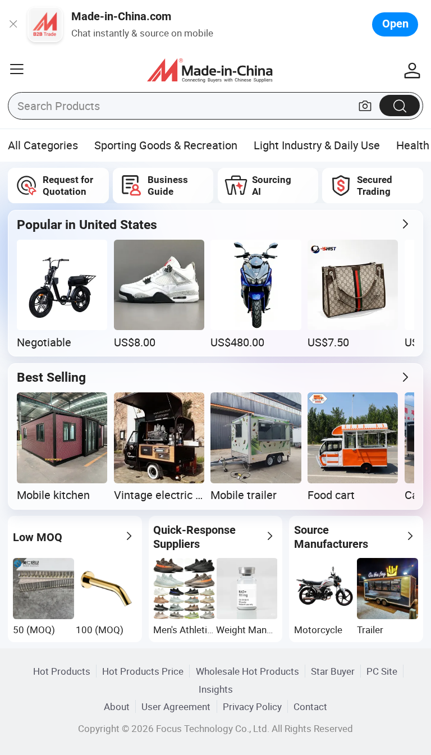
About (117, 706)
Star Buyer (333, 671)
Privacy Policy (252, 706)
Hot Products (61, 671)
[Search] (399, 105)
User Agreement (175, 706)
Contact (310, 706)
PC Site (381, 671)
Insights (216, 689)
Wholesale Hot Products (247, 671)
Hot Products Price (143, 671)
